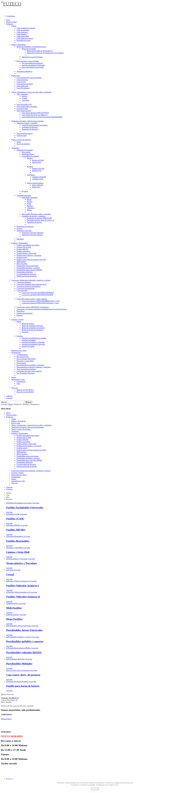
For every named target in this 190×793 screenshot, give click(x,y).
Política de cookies (95, 791)
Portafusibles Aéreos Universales (24, 630)
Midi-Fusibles (14, 608)
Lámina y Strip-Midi (17, 552)
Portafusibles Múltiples (19, 663)
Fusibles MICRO (15, 529)
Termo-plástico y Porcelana (21, 563)
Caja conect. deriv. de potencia (23, 674)
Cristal (10, 574)
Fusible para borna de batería (22, 686)
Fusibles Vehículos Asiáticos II (23, 596)
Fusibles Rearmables (17, 541)
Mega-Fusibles (14, 619)
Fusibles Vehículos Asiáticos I (22, 585)
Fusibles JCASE (15, 518)
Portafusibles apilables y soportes (24, 641)
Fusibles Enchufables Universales (24, 507)
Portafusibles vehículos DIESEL (24, 652)
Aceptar (95, 789)
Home (10, 404)
